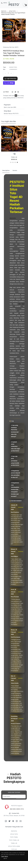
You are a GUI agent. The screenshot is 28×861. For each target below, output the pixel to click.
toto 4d (21, 384)
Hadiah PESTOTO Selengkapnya (14, 778)
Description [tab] (6, 170)
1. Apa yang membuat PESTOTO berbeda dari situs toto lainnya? (15, 431)
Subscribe (20, 796)
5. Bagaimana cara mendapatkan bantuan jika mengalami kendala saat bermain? (15, 489)
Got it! (5, 858)
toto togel (21, 304)
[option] (14, 145)
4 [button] (15, 162)
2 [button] (12, 162)
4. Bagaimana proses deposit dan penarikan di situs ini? (15, 474)
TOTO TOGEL (14, 837)
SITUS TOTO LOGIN (14, 846)
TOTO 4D (14, 849)
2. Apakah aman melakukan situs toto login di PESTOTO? (15, 446)
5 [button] (17, 162)
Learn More (4, 856)
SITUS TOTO (12, 11)
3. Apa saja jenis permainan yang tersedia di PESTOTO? (15, 461)
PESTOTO (3, 11)
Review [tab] (15, 170)
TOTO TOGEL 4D (14, 840)
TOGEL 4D (14, 843)
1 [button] (10, 162)
